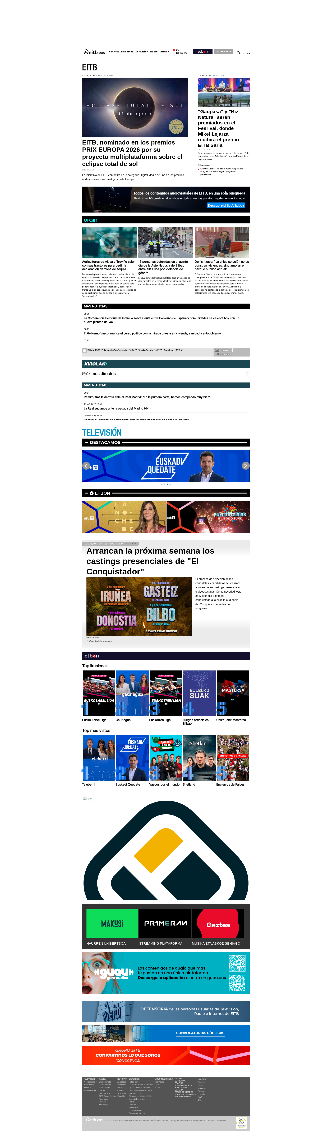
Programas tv (89, 1085)
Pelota (131, 1102)
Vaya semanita (90, 1090)
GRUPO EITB (223, 51)
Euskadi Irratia (105, 1082)
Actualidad (121, 1082)
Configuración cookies (180, 1120)
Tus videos (225, 354)
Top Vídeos (159, 1082)
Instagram (202, 1088)
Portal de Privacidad (128, 1120)
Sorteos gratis (183, 1085)
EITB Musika (104, 1093)
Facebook (202, 1082)
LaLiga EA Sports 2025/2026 (141, 1085)
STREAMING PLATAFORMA (160, 943)
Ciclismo (132, 1105)
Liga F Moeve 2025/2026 (139, 1088)
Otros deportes (135, 1110)
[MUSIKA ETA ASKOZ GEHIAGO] (218, 923)
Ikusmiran (121, 1093)
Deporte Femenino (137, 1099)
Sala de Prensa (183, 1097)
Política (120, 1088)
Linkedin (201, 1094)
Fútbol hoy (133, 1082)
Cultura (120, 1090)
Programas (103, 1099)
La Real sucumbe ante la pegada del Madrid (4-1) (117, 408)
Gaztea (102, 1090)
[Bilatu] (239, 53)
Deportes (127, 51)
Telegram (201, 1091)
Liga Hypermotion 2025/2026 (141, 1090)
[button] (162, 484)
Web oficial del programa (100, 641)
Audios (157, 1088)
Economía (121, 1085)
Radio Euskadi (105, 1085)
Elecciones (181, 1088)
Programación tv (90, 1082)
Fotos (157, 1085)
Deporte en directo (137, 1113)
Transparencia (198, 1120)
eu (243, 53)
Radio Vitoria (104, 1088)
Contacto (211, 1120)
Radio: (102, 1079)
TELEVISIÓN (102, 432)
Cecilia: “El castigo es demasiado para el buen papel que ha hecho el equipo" (136, 420)
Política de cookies (159, 1120)
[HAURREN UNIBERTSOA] (112, 923)
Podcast (102, 1102)
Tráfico (179, 1083)
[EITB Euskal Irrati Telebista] (94, 51)
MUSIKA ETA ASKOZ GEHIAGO (216, 943)
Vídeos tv (87, 1088)
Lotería (179, 1090)
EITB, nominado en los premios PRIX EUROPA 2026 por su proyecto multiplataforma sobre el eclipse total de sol (132, 153)
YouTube (201, 1097)
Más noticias (95, 306)
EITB (89, 67)
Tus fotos (225, 350)
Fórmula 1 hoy (135, 1093)
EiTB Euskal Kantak (107, 1096)
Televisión (141, 51)
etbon (102, 493)
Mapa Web (221, 1120)
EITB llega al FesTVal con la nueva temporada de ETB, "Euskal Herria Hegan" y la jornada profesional (222, 171)
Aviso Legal (144, 1120)
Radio (154, 51)
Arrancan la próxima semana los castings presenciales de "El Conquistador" (150, 561)
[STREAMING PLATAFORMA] (165, 923)
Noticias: (122, 1079)
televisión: (89, 1079)
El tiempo (180, 1081)
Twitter (200, 1085)
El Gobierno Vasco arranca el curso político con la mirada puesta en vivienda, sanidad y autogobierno (152, 333)
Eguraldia (121, 1096)
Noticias (114, 51)
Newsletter (202, 1079)
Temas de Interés (184, 1092)
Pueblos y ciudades (185, 1094)
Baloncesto (133, 1107)
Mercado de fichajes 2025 (140, 1096)
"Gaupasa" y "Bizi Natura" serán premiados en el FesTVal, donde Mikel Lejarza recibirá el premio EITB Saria (219, 128)
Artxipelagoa (104, 1105)
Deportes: (134, 1079)
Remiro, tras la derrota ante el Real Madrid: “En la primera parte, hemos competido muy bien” (147, 397)
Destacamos (105, 442)
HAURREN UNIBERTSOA (106, 943)
